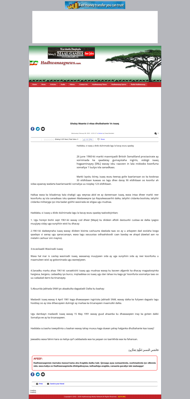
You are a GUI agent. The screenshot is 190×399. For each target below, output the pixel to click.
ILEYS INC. (122, 397)
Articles (100, 133)
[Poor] (45, 140)
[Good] (49, 140)
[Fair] (47, 140)
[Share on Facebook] (33, 129)
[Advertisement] (95, 27)
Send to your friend (57, 384)
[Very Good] (51, 140)
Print (41, 384)
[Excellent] (53, 140)
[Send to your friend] (43, 129)
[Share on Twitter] (38, 129)
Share (103, 139)
